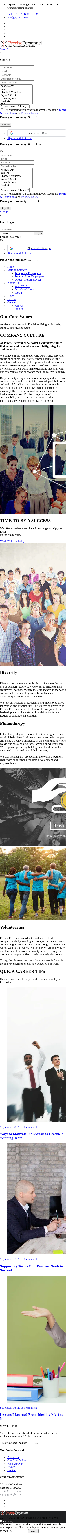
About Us (13, 282)
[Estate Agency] (16, 98)
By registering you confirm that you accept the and (33, 111)
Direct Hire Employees (28, 279)
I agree (33, 1531)
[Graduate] (16, 101)
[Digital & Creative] (16, 95)
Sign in (4, 211)
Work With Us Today (12, 541)
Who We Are (22, 286)
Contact (11, 302)
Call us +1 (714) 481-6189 (22, 13)
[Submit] (36, 1443)
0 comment (30, 1127)
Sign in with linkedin (19, 138)
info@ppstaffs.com (18, 17)
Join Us (4, 49)
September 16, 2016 (11, 1407)
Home (10, 266)
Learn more (20, 1530)
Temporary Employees (28, 273)
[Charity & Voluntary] (16, 92)
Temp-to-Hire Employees (29, 276)
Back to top (6, 1521)
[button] (36, 133)
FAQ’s (18, 292)
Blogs (10, 295)
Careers (11, 299)
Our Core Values (24, 289)
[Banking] (16, 89)
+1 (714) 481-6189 (11, 1490)
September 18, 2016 (11, 1127)
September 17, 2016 (11, 1259)
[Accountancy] (16, 86)
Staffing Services (17, 269)
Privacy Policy (29, 113)
